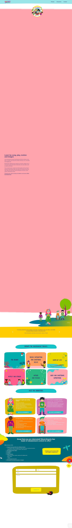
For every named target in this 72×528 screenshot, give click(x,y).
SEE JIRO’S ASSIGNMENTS (55, 412)
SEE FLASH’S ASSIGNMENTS (54, 431)
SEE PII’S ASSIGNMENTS (23, 412)
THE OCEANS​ (14, 360)
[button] (13, 332)
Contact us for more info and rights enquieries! (51, 451)
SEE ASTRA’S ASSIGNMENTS (23, 431)
